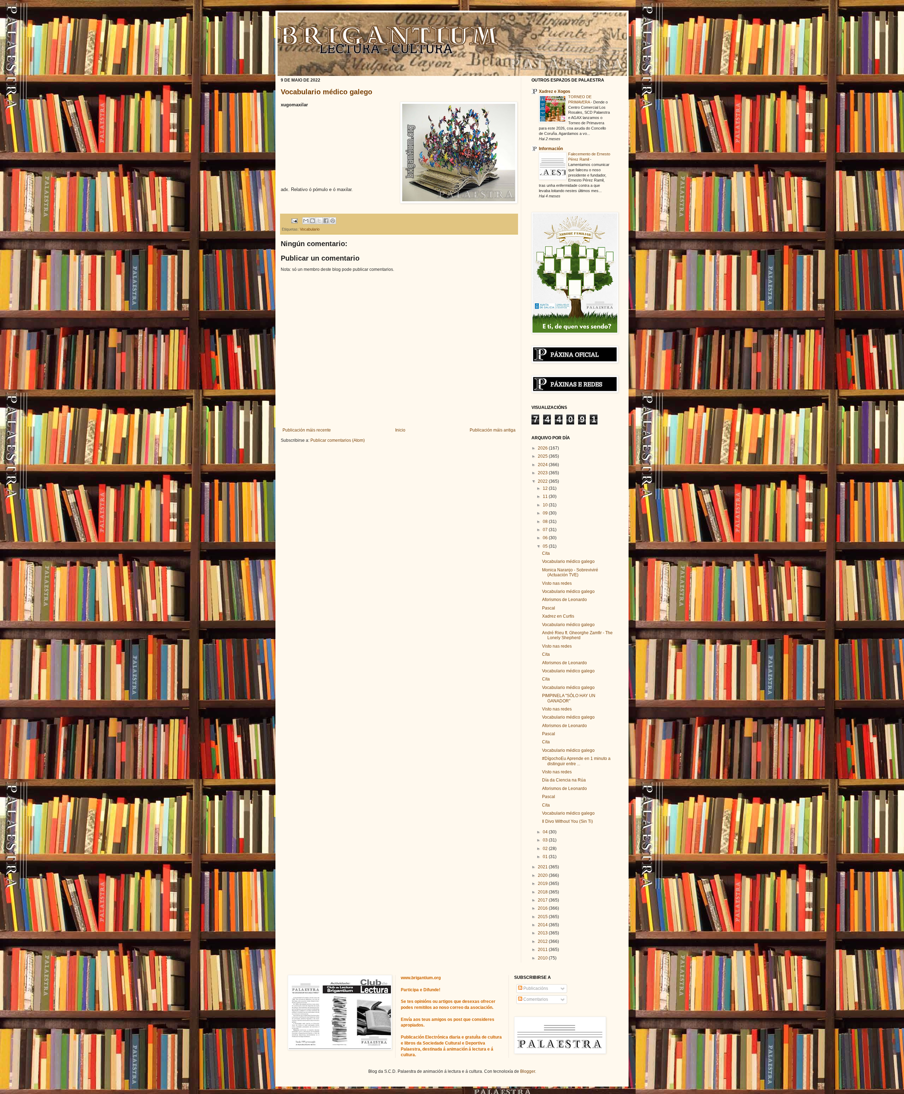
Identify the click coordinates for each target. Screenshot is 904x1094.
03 (546, 840)
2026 (543, 448)
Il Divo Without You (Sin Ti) (567, 821)
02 (546, 848)
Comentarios (535, 999)
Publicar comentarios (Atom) (337, 440)
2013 (543, 933)
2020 (543, 875)
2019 (543, 883)
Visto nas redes (557, 583)
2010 (543, 958)
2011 (543, 949)
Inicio (400, 430)
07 (546, 529)
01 (546, 856)
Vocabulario (310, 229)
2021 (543, 866)
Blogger (527, 1071)
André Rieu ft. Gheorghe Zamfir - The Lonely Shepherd (577, 635)
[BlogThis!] (312, 220)
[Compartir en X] (319, 220)
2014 (543, 924)
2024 (543, 464)
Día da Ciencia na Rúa (564, 780)
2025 (543, 456)
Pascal (548, 608)
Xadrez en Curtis (558, 616)
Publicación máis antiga (493, 430)
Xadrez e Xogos (554, 91)
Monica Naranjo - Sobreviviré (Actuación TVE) (570, 572)
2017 (543, 900)
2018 (543, 892)
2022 (543, 481)
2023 (543, 472)
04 (546, 832)
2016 (543, 908)
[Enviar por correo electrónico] (305, 220)
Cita (546, 553)
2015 (543, 916)
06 (546, 537)
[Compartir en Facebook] (325, 220)
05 (546, 546)
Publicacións (535, 988)
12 (546, 488)
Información (551, 148)
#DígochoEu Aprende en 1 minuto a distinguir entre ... (576, 761)
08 (546, 521)
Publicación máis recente (306, 430)
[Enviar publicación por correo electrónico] (294, 220)
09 (546, 513)
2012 (543, 941)
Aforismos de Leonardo (564, 599)
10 (546, 505)
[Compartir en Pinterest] (332, 220)
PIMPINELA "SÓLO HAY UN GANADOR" (568, 698)
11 (546, 496)
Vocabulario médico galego (326, 92)
